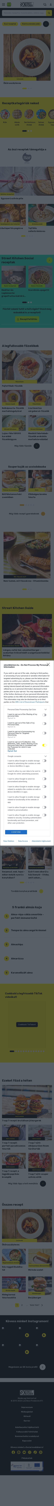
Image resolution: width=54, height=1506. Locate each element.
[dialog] (27, 753)
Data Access (23, 841)
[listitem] (27, 709)
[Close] (49, 665)
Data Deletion (8, 841)
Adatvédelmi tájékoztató (41, 841)
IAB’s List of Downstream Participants (30, 702)
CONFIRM (16, 832)
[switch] (44, 715)
